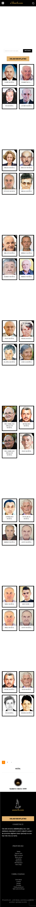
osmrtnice (23, 900)
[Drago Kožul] (26, 158)
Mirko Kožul (26, 253)
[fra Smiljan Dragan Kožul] (9, 414)
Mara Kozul (26, 338)
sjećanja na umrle (21, 902)
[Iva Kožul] (9, 96)
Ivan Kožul (26, 689)
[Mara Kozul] (26, 329)
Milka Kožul (9, 167)
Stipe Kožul (9, 82)
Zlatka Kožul (9, 362)
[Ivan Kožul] (26, 680)
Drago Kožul (26, 167)
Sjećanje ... (26, 604)
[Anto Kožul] (26, 532)
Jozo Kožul (9, 338)
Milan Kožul (9, 253)
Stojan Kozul (9, 191)
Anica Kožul (26, 362)
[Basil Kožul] (9, 680)
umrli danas (16, 900)
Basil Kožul (9, 689)
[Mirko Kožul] (26, 243)
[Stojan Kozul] (9, 181)
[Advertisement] (18, 27)
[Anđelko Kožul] (9, 507)
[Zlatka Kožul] (9, 352)
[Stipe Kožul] (9, 72)
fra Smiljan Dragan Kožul (9, 425)
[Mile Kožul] (9, 594)
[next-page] (11, 762)
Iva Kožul (9, 106)
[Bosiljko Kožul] (26, 414)
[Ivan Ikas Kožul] (26, 507)
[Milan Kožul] (9, 243)
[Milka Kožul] (9, 158)
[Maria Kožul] (26, 703)
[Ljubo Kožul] (26, 96)
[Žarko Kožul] (9, 267)
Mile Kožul (9, 604)
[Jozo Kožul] (9, 329)
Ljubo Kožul (26, 106)
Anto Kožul (26, 542)
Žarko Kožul (9, 276)
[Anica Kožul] (26, 352)
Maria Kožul (26, 713)
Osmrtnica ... (26, 82)
